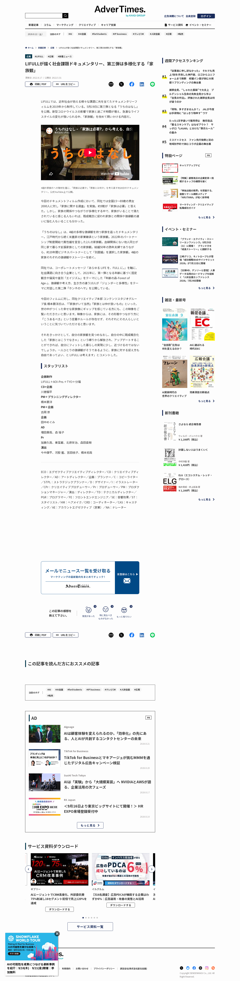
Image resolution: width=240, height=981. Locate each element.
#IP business (120, 33)
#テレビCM (138, 33)
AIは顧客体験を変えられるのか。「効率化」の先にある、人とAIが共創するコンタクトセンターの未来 (105, 736)
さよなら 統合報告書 (190, 424)
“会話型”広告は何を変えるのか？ (172, 346)
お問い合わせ (82, 968)
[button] (111, 84)
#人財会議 (155, 33)
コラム (47, 25)
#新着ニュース (65, 56)
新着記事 (33, 25)
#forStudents (99, 33)
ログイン (206, 16)
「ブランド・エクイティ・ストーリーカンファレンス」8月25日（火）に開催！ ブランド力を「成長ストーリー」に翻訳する (197, 244)
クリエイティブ (87, 25)
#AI (70, 33)
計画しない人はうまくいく (193, 449)
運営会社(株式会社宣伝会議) (133, 968)
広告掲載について (174, 16)
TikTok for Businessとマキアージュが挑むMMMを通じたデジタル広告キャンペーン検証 (107, 760)
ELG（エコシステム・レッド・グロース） (195, 477)
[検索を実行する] (65, 15)
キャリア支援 (108, 25)
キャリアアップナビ (190, 165)
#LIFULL (39, 56)
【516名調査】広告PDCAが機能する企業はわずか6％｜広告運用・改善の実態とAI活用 (120, 896)
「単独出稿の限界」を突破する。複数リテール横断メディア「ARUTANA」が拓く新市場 (197, 194)
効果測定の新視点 (199, 392)
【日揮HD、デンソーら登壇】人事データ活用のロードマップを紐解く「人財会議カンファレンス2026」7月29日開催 (197, 275)
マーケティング (64, 25)
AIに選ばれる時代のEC (197, 346)
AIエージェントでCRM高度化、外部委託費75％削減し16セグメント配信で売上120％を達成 (59, 898)
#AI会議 (82, 33)
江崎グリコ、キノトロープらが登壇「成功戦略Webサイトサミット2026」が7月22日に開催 (197, 260)
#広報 (168, 33)
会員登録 (191, 16)
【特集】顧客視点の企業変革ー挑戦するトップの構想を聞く (197, 179)
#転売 (180, 33)
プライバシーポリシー (104, 968)
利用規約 (66, 968)
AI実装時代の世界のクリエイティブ (174, 394)
